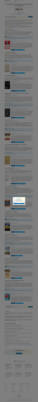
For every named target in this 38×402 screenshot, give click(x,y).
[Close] (24, 197)
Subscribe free (18, 203)
